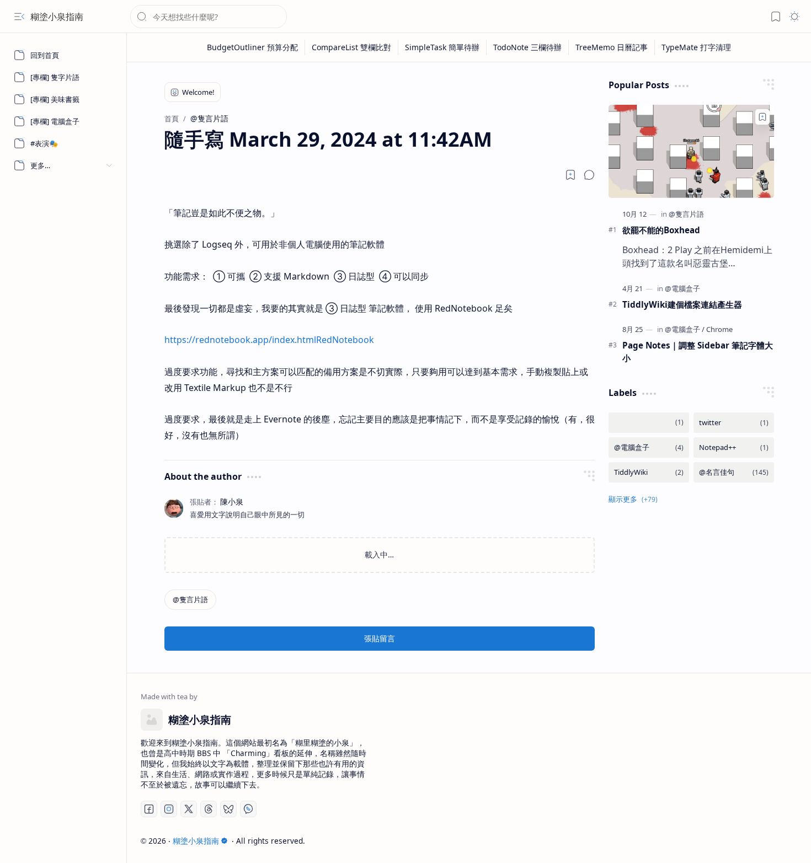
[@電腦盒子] (682, 288)
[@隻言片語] (190, 599)
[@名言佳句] (733, 472)
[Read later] (570, 175)
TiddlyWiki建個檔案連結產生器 (682, 304)
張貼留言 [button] (379, 638)
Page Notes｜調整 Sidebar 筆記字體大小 (697, 351)
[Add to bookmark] (762, 117)
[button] (19, 16)
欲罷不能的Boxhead (661, 229)
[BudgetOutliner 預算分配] (252, 47)
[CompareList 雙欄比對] (351, 47)
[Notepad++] (733, 447)
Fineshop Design (765, 840)
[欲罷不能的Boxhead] (691, 151)
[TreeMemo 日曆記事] (612, 47)
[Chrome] (719, 329)
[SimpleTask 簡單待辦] (442, 47)
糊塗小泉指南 (56, 16)
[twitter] (733, 422)
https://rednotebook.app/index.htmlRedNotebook (269, 340)
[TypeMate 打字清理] (696, 47)
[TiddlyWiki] (649, 472)
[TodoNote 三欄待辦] (528, 47)
